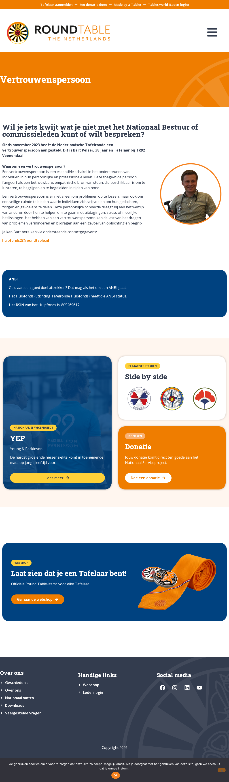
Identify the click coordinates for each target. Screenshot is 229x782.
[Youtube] (199, 687)
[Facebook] (162, 687)
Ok (116, 775)
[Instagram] (174, 687)
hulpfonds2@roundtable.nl (25, 240)
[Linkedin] (187, 687)
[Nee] (222, 770)
